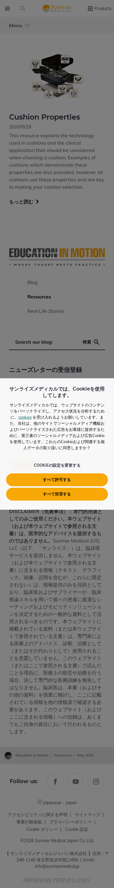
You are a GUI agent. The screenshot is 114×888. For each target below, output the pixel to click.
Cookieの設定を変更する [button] (57, 465)
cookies (25, 417)
